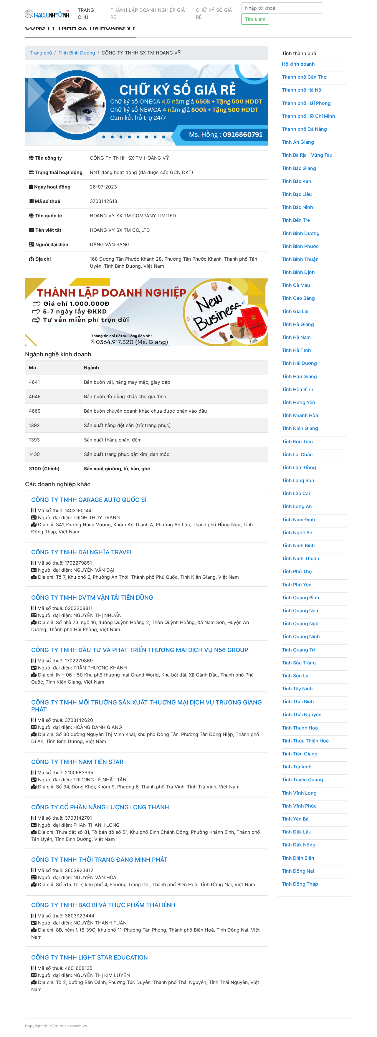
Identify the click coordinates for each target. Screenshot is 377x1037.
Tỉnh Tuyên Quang (302, 780)
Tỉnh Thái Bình (298, 701)
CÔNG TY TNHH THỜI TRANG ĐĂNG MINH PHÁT (99, 859)
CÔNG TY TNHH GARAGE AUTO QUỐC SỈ (88, 499)
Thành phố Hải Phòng (306, 103)
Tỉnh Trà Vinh (297, 767)
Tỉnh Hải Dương (299, 363)
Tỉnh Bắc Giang (299, 168)
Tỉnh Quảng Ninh (301, 636)
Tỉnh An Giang (298, 142)
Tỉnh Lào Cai (296, 493)
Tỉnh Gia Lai (295, 311)
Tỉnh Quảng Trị (298, 650)
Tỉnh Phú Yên (297, 585)
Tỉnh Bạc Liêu (297, 194)
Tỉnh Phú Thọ (297, 571)
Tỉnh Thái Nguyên (302, 714)
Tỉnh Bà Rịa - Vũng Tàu (307, 155)
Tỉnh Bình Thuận (300, 259)
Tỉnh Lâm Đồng (299, 467)
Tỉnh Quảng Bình (300, 598)
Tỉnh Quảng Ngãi (301, 623)
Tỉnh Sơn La (295, 676)
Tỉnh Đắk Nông (298, 845)
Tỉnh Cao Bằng (298, 298)
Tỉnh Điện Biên (298, 858)
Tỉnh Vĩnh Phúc (299, 806)
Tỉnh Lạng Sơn (298, 480)
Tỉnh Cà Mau (296, 285)
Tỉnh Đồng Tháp (300, 884)
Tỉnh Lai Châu (297, 454)
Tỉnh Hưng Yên (298, 402)
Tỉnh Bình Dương (76, 53)
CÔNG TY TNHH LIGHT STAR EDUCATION (89, 957)
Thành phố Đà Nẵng (304, 129)
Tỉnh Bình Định (298, 272)
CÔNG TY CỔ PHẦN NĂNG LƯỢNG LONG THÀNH (100, 807)
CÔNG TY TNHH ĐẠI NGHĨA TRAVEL (82, 552)
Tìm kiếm (255, 19)
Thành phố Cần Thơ (304, 77)
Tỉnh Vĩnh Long (299, 793)
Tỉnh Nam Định (298, 519)
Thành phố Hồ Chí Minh (308, 116)
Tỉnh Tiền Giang (300, 754)
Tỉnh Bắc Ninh (297, 207)
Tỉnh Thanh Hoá (300, 728)
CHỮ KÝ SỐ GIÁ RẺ (214, 13)
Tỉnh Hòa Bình (297, 389)
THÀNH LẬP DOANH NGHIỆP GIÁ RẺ (147, 13)
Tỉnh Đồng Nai (298, 871)
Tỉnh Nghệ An (297, 532)
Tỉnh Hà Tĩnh (296, 350)
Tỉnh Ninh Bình (298, 545)
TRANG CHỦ (86, 13)
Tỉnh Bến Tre (296, 220)
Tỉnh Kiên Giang (300, 428)
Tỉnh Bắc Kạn (296, 181)
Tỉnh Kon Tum (297, 441)
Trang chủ (41, 53)
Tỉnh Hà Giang (298, 324)
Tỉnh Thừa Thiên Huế (305, 741)
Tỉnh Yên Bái (296, 819)
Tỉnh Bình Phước (300, 246)
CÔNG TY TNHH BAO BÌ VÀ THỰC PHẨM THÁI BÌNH (103, 905)
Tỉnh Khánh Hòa (300, 415)
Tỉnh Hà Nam (296, 337)
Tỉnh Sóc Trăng (299, 663)
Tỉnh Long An (297, 506)
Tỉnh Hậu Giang (299, 376)
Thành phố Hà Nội (302, 90)
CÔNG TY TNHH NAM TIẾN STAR (77, 761)
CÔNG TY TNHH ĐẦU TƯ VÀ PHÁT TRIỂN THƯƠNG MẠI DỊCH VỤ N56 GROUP (139, 650)
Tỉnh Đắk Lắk (296, 832)
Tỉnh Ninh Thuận (300, 558)
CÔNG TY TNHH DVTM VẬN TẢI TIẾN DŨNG (92, 597)
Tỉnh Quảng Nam (301, 610)
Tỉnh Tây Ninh (297, 689)
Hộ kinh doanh (298, 64)
